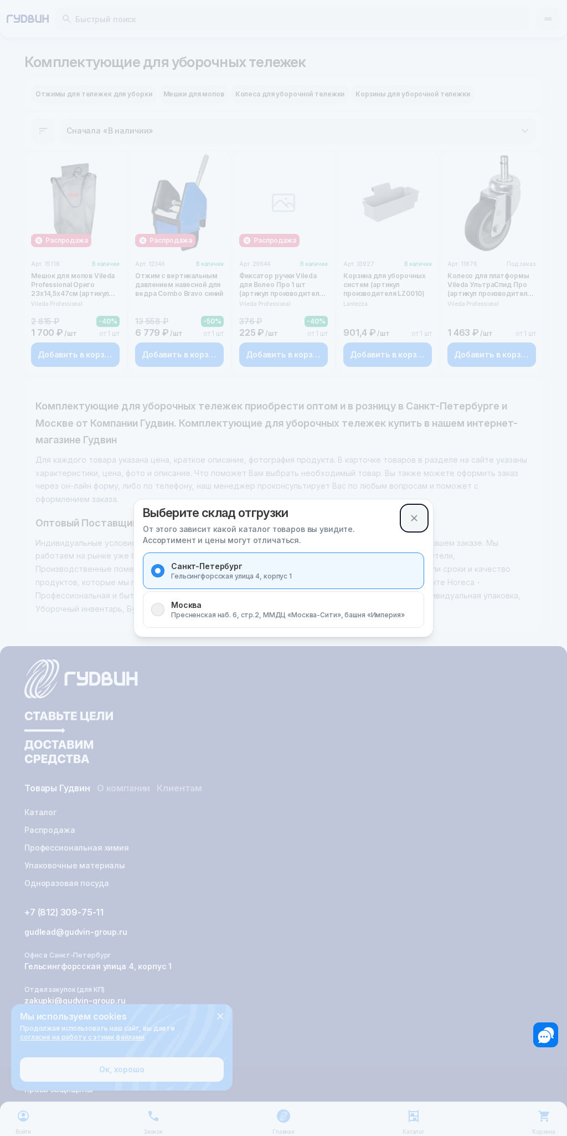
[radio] (157, 570)
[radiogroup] (283, 590)
